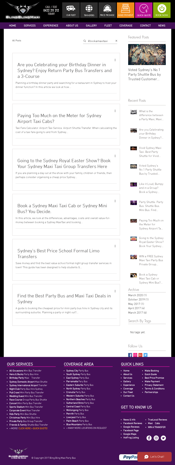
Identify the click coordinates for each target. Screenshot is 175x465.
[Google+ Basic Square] (140, 355)
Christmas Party (17, 417)
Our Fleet (128, 392)
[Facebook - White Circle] (149, 438)
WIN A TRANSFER (157, 427)
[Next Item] (160, 54)
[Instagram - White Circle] (156, 438)
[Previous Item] (133, 54)
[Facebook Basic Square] (130, 355)
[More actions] (116, 60)
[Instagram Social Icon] (135, 355)
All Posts (16, 40)
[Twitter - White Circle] (163, 438)
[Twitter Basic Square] (145, 355)
